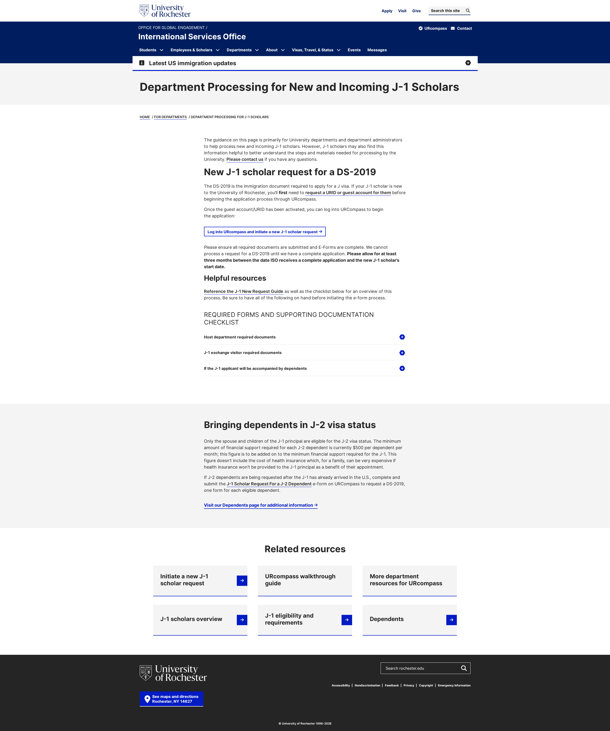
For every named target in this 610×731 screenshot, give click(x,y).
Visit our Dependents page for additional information (258, 505)
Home (145, 117)
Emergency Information (454, 685)
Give (416, 10)
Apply (387, 10)
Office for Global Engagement (172, 27)
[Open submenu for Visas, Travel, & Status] (338, 50)
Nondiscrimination (367, 685)
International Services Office (192, 36)
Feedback (392, 685)
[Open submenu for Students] (161, 50)
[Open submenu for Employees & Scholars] (217, 50)
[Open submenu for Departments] (257, 50)
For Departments (170, 117)
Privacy (409, 685)
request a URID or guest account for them (348, 192)
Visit (402, 10)
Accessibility (341, 685)
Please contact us (245, 159)
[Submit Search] (463, 668)
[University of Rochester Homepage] (165, 11)
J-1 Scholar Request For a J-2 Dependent (269, 484)
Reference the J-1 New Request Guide (243, 291)
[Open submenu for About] (283, 50)
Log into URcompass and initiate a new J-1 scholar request (263, 231)
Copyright (426, 685)
